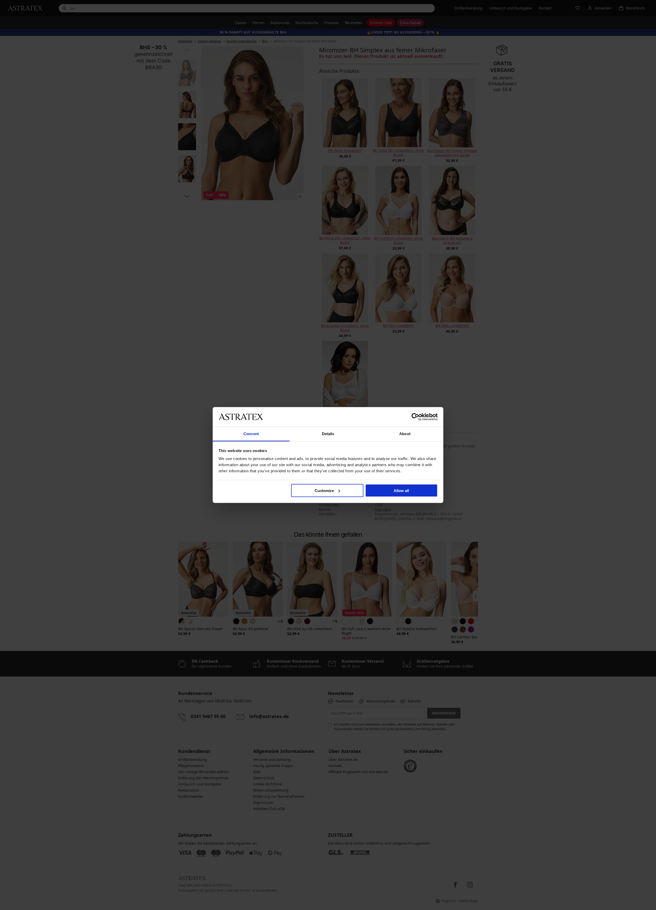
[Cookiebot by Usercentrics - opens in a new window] (415, 417)
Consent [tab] (251, 434)
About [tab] (405, 434)
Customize (324, 490)
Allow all (401, 490)
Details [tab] (328, 434)
